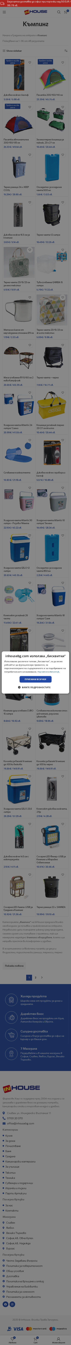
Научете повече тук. (49, 671)
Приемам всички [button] (35, 679)
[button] (35, 687)
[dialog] (35, 672)
